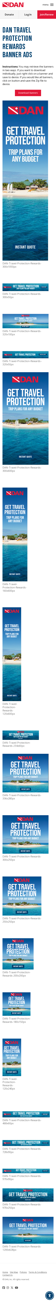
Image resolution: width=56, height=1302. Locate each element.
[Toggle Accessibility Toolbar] (50, 1296)
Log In (28, 14)
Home (5, 1272)
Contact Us (7, 1275)
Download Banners (28, 92)
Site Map (14, 1272)
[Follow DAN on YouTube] (17, 1287)
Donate (9, 14)
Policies (23, 1272)
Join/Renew (47, 14)
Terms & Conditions (38, 1272)
